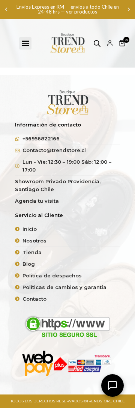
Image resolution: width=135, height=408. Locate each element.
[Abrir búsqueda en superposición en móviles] (97, 43)
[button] (6, 9)
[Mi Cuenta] (109, 43)
